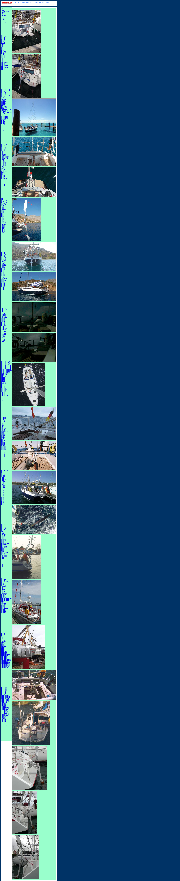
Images (23, 2)
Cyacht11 (3, 166)
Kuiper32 (3, 400)
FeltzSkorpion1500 (5, 242)
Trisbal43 (3, 633)
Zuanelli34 (3, 739)
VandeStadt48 (4, 658)
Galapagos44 (3, 262)
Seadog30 (3, 574)
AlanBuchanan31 (4, 16)
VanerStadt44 (4, 668)
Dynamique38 (4, 202)
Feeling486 (3, 237)
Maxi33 (2, 422)
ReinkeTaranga (4, 544)
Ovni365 (2, 495)
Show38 (2, 588)
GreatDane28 (3, 293)
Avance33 (3, 42)
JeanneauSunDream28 (5, 361)
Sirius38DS (3, 591)
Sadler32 (3, 562)
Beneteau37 (3, 73)
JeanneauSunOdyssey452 (6, 370)
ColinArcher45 (4, 138)
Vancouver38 (3, 650)
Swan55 (2, 620)
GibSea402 (3, 275)
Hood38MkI (3, 333)
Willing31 (3, 732)
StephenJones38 (4, 608)
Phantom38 (3, 520)
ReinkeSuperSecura (5, 543)
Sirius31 (2, 590)
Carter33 (3, 123)
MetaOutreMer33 (4, 428)
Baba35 (2, 46)
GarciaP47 (3, 268)
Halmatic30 (3, 314)
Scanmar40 (3, 572)
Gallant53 (3, 263)
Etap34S (2, 215)
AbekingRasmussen (5, 11)
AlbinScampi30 (4, 22)
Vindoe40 (3, 684)
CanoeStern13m (4, 117)
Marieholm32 (3, 417)
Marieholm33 (3, 418)
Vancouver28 (3, 648)
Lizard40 (3, 407)
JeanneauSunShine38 (5, 372)
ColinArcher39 (4, 136)
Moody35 (3, 434)
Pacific (20, 4)
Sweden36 (3, 621)
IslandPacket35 (4, 347)
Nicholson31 (3, 446)
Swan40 (2, 615)
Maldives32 (3, 411)
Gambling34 (3, 264)
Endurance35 (3, 207)
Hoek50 (2, 332)
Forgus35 (3, 252)
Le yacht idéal (41, 2)
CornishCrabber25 (5, 156)
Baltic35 (2, 47)
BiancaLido (3, 96)
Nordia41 (3, 457)
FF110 (2, 223)
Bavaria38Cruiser (4, 62)
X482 (2, 737)
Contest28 (3, 149)
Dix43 (2, 189)
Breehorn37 (3, 102)
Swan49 (2, 619)
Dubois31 (3, 190)
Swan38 (2, 613)
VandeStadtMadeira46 (5, 664)
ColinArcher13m (4, 132)
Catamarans (48, 4)
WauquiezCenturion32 (5, 695)
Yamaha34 (3, 738)
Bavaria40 (3, 64)
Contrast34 (3, 154)
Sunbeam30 (3, 610)
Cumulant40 (3, 165)
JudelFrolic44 (4, 380)
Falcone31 (3, 225)
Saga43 (2, 565)
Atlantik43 (3, 38)
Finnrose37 (3, 247)
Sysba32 (3, 624)
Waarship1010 (4, 687)
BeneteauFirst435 (4, 81)
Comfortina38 (4, 142)
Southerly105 (3, 597)
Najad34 (2, 441)
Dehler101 (3, 175)
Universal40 (3, 641)
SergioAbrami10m (4, 581)
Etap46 (2, 221)
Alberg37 (3, 19)
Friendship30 (3, 259)
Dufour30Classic (4, 192)
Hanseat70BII (4, 328)
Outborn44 (3, 486)
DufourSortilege (4, 199)
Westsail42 (3, 718)
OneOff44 (3, 480)
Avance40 (3, 43)
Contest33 (3, 152)
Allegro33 (3, 26)
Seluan (2, 578)
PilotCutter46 (3, 525)
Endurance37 (3, 208)
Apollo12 (3, 34)
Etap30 (2, 211)
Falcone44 (3, 226)
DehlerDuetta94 (4, 183)
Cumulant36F (3, 163)
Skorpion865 (3, 594)
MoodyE (2, 436)
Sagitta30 (3, 566)
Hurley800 (3, 340)
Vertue (2, 670)
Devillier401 (3, 188)
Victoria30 (3, 679)
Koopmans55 (3, 399)
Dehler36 (3, 179)
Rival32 (2, 548)
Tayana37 (3, 626)
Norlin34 (2, 462)
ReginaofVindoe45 (4, 534)
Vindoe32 (3, 683)
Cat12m (2, 125)
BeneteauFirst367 (4, 78)
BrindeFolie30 (4, 107)
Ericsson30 (3, 209)
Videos (26, 2)
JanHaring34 (3, 351)
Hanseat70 (3, 327)
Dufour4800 (3, 197)
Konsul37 (3, 385)
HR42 (2, 307)
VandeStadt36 (4, 653)
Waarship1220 (4, 689)
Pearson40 (3, 514)
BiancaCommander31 (5, 95)
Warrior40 (3, 694)
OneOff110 (3, 475)
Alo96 (2, 27)
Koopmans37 (3, 390)
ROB (2, 531)
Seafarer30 (3, 575)
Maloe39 (2, 413)
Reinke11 (3, 536)
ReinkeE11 (3, 538)
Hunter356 (3, 339)
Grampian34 (3, 287)
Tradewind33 (3, 627)
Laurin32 (3, 404)
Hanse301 (3, 319)
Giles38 (2, 277)
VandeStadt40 (4, 656)
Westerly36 (3, 705)
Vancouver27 (3, 647)
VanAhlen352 (3, 646)
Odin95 (2, 469)
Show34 (2, 587)
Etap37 (2, 217)
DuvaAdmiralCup (4, 201)
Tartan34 (3, 625)
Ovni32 (2, 491)
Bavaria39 (3, 63)
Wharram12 (3, 719)
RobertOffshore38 (4, 552)
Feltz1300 (3, 240)
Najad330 (3, 440)
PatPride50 (3, 510)
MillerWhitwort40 (4, 431)
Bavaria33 (3, 56)
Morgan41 (3, 437)
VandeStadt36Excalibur (5, 654)
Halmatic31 (3, 315)
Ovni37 (2, 496)
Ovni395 (2, 499)
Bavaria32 (3, 55)
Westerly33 (3, 704)
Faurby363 (3, 230)
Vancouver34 (3, 649)
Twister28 (3, 635)
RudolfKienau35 (4, 555)
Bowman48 (3, 101)
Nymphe (2, 466)
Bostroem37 (3, 99)
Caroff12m (3, 121)
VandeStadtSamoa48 (5, 666)
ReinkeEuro (3, 539)
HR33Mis (3, 299)
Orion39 (2, 484)
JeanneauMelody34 (5, 357)
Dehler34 (3, 177)
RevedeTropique (4, 547)
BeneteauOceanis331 (5, 82)
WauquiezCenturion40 (5, 697)
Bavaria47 (3, 70)
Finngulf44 (3, 246)
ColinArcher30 (4, 135)
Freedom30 (3, 257)
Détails (44, 4)
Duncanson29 (4, 200)
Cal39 (2, 115)
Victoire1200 (3, 676)
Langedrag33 (3, 402)
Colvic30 (3, 139)
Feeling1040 (3, 232)
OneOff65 (3, 481)
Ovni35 (2, 493)
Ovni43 (2, 503)
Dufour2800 (3, 191)
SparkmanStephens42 (5, 600)
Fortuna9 (3, 256)
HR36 (2, 303)
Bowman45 (3, 100)
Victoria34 (3, 680)
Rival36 (2, 550)
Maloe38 (2, 412)
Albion (2, 23)
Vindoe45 (3, 685)
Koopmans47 (3, 396)
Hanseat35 (3, 326)
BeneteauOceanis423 (5, 86)
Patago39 (3, 511)
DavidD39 (3, 172)
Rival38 (2, 551)
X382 (2, 735)
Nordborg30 (3, 453)
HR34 (2, 300)
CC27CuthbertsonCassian (6, 112)
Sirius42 (2, 592)
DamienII (3, 169)
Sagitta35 (3, 567)
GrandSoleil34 (4, 291)
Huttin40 (2, 342)
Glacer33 (3, 282)
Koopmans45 (3, 394)
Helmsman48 (3, 329)
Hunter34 (3, 338)
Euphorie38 (3, 222)
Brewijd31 (3, 105)
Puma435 (3, 529)
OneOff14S (3, 478)
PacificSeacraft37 (4, 508)
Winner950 (3, 733)
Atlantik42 (3, 37)
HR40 (2, 306)
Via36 (2, 671)
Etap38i (2, 218)
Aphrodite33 (3, 32)
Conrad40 (3, 146)
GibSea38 (3, 274)
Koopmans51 (3, 397)
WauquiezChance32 (5, 698)
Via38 (2, 672)
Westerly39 (3, 706)
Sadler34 (3, 563)
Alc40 (2, 24)
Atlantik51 (3, 40)
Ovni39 (2, 498)
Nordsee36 (3, 458)
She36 (2, 584)
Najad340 (3, 442)
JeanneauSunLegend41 (6, 363)
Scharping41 (3, 573)
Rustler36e (3, 558)
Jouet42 (2, 375)
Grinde (2, 294)
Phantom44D (3, 522)
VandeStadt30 (4, 651)
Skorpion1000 (4, 593)
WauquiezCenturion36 (5, 696)
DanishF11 (3, 170)
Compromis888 (4, 143)
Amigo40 (3, 31)
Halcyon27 (3, 313)
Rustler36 (3, 557)
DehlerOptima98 (4, 185)
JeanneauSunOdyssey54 (6, 371)
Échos (33, 2)
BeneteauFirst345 (4, 76)
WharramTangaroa (5, 725)
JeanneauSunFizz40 (5, 362)
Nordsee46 (3, 460)
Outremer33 (3, 487)
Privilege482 (3, 528)
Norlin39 (2, 463)
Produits (19, 2)
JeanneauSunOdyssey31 (6, 365)
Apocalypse (3, 33)
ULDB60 (2, 638)
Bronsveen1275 (4, 110)
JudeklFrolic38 (4, 376)
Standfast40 (3, 604)
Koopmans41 (3, 392)
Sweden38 (3, 622)
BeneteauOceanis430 (5, 87)
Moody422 (3, 435)
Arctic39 (3, 35)
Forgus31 (3, 251)
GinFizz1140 (3, 280)
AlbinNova (3, 21)
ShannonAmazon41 (5, 582)
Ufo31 (2, 639)
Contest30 (3, 150)
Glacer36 (3, 283)
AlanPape (3, 17)
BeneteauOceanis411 (5, 85)
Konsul (2, 384)
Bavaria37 (3, 60)
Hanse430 (3, 324)
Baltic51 (2, 50)
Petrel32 (2, 517)
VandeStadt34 (4, 652)
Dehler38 (3, 180)
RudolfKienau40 (4, 556)
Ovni (2, 489)
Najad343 (3, 443)
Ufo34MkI (3, 640)
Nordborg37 (3, 455)
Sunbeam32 (3, 611)
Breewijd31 (3, 104)
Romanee (3, 554)
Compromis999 (4, 144)
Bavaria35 (3, 57)
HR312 (2, 298)
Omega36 (3, 473)
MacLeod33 (3, 409)
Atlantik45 (3, 39)
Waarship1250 (4, 690)
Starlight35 (3, 605)
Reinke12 (3, 537)
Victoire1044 (3, 675)
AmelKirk (3, 30)
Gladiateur (3, 286)
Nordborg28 (3, 452)
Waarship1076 (4, 688)
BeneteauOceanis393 (5, 84)
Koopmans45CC (4, 395)
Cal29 (2, 114)
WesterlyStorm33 (4, 715)
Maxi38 (2, 423)
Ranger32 (3, 533)
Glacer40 (3, 285)
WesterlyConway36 (5, 708)
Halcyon (2, 312)
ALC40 (2, 10)
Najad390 (3, 444)
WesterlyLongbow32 (5, 712)
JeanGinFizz (3, 355)
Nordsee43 (3, 459)
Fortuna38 (3, 255)
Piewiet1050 (3, 523)
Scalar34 (3, 570)
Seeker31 (3, 577)
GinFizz (2, 279)
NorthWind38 (3, 464)
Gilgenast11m (4, 278)
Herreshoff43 (3, 331)
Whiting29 (3, 727)
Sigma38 (3, 589)
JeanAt (2, 354)
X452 (2, 736)
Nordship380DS (4, 461)
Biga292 (2, 97)
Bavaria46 (3, 69)
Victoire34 (3, 678)
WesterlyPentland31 (5, 714)
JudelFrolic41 (4, 378)
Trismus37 (3, 634)
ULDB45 (2, 637)
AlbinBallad (3, 20)
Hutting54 (3, 344)
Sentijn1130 (3, 579)
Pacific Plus (24, 4)
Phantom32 (3, 519)
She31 (2, 583)
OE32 (2, 467)
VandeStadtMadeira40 (5, 662)
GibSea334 (3, 271)
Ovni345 (2, 492)
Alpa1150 (3, 28)
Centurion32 (3, 129)
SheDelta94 (3, 586)
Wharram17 (3, 721)
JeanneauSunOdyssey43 (6, 368)
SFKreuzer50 (3, 560)
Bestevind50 (3, 94)
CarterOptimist (4, 124)
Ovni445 (2, 505)
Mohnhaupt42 (4, 432)
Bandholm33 (3, 51)
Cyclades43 (3, 167)
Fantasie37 (3, 228)
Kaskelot (3, 381)
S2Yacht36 (3, 559)
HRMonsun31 (4, 311)
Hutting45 (3, 343)
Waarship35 (3, 692)
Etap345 (2, 214)
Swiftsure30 (3, 623)
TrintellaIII (3, 630)
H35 (2, 295)
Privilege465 (3, 527)
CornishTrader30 (4, 158)
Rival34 (2, 549)
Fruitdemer (3, 260)
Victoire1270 (3, 677)
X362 (2, 734)
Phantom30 (3, 518)
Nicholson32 (3, 447)
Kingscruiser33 (4, 383)
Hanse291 (3, 318)
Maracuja (3, 415)
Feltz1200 (3, 239)
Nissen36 (3, 450)
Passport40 (3, 509)
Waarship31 (3, 691)
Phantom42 (3, 521)
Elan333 (2, 205)
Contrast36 (3, 155)
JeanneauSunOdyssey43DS (6, 369)
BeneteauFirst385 (4, 79)
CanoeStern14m (4, 118)
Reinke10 (3, 535)
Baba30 (2, 45)
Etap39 (2, 220)
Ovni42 (2, 502)
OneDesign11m (4, 474)
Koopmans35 (3, 388)
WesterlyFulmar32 (5, 710)
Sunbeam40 (3, 612)
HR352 (2, 302)
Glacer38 (3, 284)
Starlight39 (3, 606)
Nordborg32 (3, 454)
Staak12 (2, 602)
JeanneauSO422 (4, 358)
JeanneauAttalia (4, 356)
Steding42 (3, 607)
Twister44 (3, 636)
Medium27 (3, 425)
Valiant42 (3, 645)
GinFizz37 (3, 281)
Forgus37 (3, 253)
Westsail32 (3, 717)
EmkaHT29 (3, 206)
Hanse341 (3, 321)
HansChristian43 (4, 317)
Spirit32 (2, 601)
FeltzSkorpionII (4, 244)
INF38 (2, 345)
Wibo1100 (3, 728)
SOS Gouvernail (30, 4)
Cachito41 (3, 113)
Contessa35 (3, 148)
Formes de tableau (38, 4)
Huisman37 (3, 337)
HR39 (2, 305)
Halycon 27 (3, 316)
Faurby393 (3, 231)
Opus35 (2, 483)
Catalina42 (3, 128)
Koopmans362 (4, 389)
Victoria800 (3, 681)
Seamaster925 (4, 576)
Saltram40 (3, 568)
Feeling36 (3, 235)
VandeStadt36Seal (4, 655)
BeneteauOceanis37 (5, 83)
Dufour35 (3, 194)
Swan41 (2, 616)
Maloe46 (2, 414)
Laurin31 (3, 403)
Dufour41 (3, 196)
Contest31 (3, 151)
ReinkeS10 (3, 541)
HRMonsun (3, 310)
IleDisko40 (3, 346)
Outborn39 (3, 485)
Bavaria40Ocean (4, 65)
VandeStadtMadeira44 (5, 663)
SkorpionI (3, 595)
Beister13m (3, 72)
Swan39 (2, 614)
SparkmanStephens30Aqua (6, 598)
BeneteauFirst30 (4, 74)
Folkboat (3, 250)
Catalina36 (3, 127)
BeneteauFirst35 (4, 77)
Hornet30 (3, 336)
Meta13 (2, 427)
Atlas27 (2, 41)
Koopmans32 (3, 386)
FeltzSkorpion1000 (5, 241)
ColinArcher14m (4, 133)
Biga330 (2, 98)
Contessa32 (3, 147)
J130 (2, 350)
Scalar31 (3, 569)
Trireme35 (3, 631)
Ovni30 (2, 490)
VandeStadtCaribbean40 (6, 659)
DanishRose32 (4, 171)
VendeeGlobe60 (4, 669)
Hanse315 (3, 320)
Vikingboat (3, 682)
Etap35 (2, 216)
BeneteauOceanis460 (5, 89)
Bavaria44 (3, 68)
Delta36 (2, 187)
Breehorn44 (3, 103)
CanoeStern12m (4, 116)
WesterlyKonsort (4, 711)
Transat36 (3, 628)
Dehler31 (3, 176)
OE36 (2, 468)
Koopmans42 (3, 393)
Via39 (2, 673)
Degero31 (3, 173)
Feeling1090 (3, 233)
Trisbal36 (3, 632)
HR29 (2, 296)
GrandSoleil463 (4, 292)
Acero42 (3, 12)
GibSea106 (3, 269)
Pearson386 (3, 513)
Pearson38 (3, 512)
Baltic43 (2, 49)
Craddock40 (3, 159)
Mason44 (3, 421)
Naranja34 (3, 445)
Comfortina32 (4, 141)
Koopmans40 (3, 391)
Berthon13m (3, 91)
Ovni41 (2, 501)
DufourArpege (4, 198)
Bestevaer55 (3, 93)
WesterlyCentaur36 (5, 707)
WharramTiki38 (4, 726)
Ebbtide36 (3, 203)
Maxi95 (2, 424)
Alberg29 (3, 18)
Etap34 (2, 213)
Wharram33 (3, 722)
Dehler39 (3, 181)
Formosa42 (3, 254)
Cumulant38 (3, 164)
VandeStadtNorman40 (5, 665)
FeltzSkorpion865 (4, 243)
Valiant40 (3, 644)
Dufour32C (3, 193)
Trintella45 (3, 629)
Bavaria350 (3, 58)
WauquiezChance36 (5, 699)
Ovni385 (2, 497)
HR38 (2, 304)
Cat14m (2, 126)
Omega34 (3, 472)
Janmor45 (3, 352)
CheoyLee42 (3, 130)
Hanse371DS (3, 323)
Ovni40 (2, 500)
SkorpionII (3, 596)
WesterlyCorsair (4, 709)
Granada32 (3, 290)
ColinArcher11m (4, 131)
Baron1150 (3, 54)
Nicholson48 (3, 449)
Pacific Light (15, 4)
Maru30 (2, 419)
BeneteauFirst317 (4, 75)
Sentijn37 (3, 580)
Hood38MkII (3, 334)
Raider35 (3, 532)
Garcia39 (3, 266)
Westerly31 (3, 703)
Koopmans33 (3, 387)
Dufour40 (3, 195)
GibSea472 (3, 276)
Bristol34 (3, 108)
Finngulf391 (3, 245)
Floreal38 (3, 249)
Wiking (2, 731)
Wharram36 (3, 723)
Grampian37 (3, 289)
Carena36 (3, 120)
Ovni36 (2, 494)
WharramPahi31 (4, 724)
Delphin (2, 186)
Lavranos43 (3, 405)
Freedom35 (3, 258)
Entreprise (15, 2)
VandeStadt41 (4, 657)
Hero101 (3, 330)
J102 (2, 349)
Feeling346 (3, 234)
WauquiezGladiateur (5, 701)
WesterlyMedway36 (5, 713)
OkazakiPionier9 (4, 470)
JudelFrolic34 (4, 377)
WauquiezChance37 (5, 700)
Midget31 (3, 429)
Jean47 (2, 353)
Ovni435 (2, 504)
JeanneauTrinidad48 (5, 373)
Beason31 (3, 71)
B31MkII (2, 44)
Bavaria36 (3, 59)
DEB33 (2, 168)
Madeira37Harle (4, 410)
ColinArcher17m (4, 134)
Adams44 (3, 13)
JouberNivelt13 (4, 374)
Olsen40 (2, 471)
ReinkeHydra (3, 540)
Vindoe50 (3, 686)
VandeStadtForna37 (5, 661)
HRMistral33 (3, 308)
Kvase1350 (3, 401)
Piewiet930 (3, 524)
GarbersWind (3, 265)
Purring (2, 530)
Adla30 (2, 14)
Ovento (2, 488)
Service (29, 2)
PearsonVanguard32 (5, 515)
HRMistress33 (4, 309)
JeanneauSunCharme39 (6, 360)
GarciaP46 (3, 267)
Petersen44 (3, 516)
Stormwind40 (3, 609)
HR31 (2, 297)
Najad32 (2, 439)
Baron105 (3, 53)
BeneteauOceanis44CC (6, 88)
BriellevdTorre (4, 106)
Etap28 (2, 210)
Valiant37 (3, 643)
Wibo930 (3, 729)
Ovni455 (2, 506)
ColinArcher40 (4, 137)
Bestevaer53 (3, 92)
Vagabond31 (3, 642)
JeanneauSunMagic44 (5, 364)
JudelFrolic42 (4, 379)
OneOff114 (3, 476)
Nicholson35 (3, 448)
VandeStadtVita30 (4, 667)
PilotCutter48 (3, 526)
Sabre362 (3, 561)
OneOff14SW (3, 479)
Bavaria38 (3, 61)
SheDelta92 (3, 585)
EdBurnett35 (3, 204)
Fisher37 (3, 248)
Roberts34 (3, 553)
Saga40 (2, 564)
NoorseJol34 (3, 451)
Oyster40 (3, 507)
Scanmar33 (3, 571)
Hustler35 (3, 341)
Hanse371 (3, 322)
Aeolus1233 (3, 15)
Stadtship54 (3, 603)
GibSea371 (3, 273)
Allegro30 (3, 25)
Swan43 (2, 617)
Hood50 (2, 335)
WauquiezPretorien (5, 702)
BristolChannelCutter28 (6, 109)
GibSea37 (3, 272)
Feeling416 (3, 236)
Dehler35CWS (4, 178)
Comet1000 (3, 140)
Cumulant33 (3, 161)
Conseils (36, 2)
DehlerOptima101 (4, 184)
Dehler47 (3, 182)
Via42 (2, 674)
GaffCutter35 (3, 261)
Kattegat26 (3, 382)
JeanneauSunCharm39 (5, 359)
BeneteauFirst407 (4, 80)
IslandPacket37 (4, 348)
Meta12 (2, 426)
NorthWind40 (3, 465)
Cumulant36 (3, 162)
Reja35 (2, 545)
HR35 (2, 301)
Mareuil (2, 416)
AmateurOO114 (4, 29)
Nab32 (2, 438)
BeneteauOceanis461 (5, 90)
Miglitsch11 (3, 430)
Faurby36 (3, 229)
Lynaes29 (3, 408)
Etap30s (2, 212)
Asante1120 (3, 36)
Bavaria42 (3, 66)
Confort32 (3, 145)
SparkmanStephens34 (5, 599)
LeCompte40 (3, 406)
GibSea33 (3, 270)
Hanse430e (3, 325)
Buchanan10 (3, 111)
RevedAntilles (4, 546)
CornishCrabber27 (5, 157)
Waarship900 (3, 693)
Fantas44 (3, 227)
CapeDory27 (3, 119)
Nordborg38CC (4, 456)
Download (47, 2)
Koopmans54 (3, 398)
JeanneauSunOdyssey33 (6, 366)
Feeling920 (3, 238)
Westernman (3, 716)
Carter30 (3, 122)
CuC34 (2, 160)
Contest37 (3, 153)
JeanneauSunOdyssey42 (6, 367)
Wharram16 (3, 720)
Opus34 (2, 482)
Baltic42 (2, 48)
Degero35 (3, 174)
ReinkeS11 (3, 542)
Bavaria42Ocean (4, 67)
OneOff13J (3, 477)
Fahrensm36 (3, 224)
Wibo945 (3, 730)
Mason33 (3, 420)
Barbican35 (3, 52)
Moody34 (3, 433)
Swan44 (2, 618)
